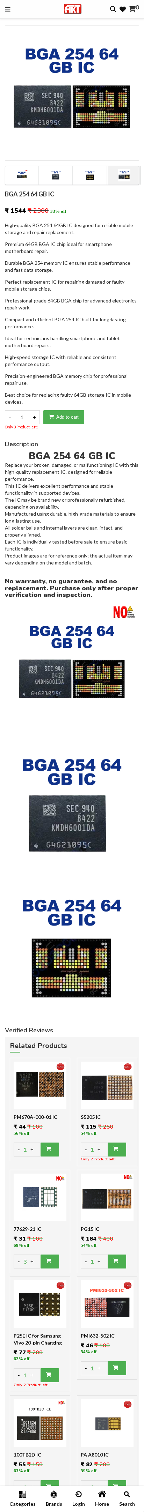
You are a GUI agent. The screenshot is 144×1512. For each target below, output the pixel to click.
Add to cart (67, 417)
